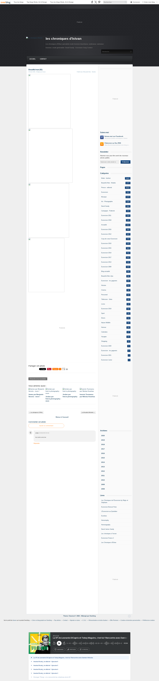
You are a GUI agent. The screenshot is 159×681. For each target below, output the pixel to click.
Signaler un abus (75, 620)
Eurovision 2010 (106, 243)
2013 (103, 467)
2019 (103, 440)
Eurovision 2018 (106, 220)
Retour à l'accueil (62, 417)
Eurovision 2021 (106, 355)
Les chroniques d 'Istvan (108, 533)
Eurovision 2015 (106, 248)
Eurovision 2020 (106, 346)
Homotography (105, 525)
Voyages (104, 336)
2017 (103, 449)
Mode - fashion (106, 178)
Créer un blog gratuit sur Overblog (42, 620)
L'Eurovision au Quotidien (109, 511)
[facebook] (92, 2)
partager (73, 649)
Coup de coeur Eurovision (109, 239)
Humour (103, 327)
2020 (103, 435)
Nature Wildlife (105, 322)
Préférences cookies (149, 620)
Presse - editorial (106, 187)
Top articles (57, 620)
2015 (103, 458)
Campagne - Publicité (108, 211)
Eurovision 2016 (106, 229)
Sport (103, 313)
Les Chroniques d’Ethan (108, 542)
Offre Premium (114, 620)
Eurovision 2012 (106, 234)
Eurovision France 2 (107, 538)
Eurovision (104, 192)
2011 (103, 475)
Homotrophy (105, 520)
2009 (103, 484)
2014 (103, 462)
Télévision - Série (106, 299)
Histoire (103, 285)
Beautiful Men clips (107, 276)
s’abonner (60, 649)
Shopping (104, 341)
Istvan (14, 620)
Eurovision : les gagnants (109, 281)
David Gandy (105, 206)
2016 (103, 453)
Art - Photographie (107, 201)
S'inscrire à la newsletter (38, 379)
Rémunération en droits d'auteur (98, 620)
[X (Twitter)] (95, 2)
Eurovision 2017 (106, 257)
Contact (43, 59)
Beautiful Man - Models (108, 183)
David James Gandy (107, 529)
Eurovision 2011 (106, 215)
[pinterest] (99, 2)
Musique (104, 197)
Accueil (32, 59)
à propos (85, 649)
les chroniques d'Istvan (63, 38)
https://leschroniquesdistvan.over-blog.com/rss (117, 145)
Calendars (104, 332)
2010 (103, 480)
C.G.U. (84, 620)
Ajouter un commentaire (46, 425)
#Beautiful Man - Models (89, 71)
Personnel (104, 294)
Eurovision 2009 (106, 267)
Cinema (103, 290)
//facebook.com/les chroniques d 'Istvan (115, 138)
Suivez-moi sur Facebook (113, 136)
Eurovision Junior (106, 360)
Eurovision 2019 (106, 308)
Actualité (104, 225)
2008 (103, 489)
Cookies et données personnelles (130, 620)
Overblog (93, 616)
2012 (103, 471)
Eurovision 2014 (106, 253)
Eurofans (104, 516)
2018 (103, 444)
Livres (103, 304)
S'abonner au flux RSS (112, 143)
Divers (103, 318)
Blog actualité (105, 271)
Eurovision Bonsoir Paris (109, 507)
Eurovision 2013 (106, 262)
